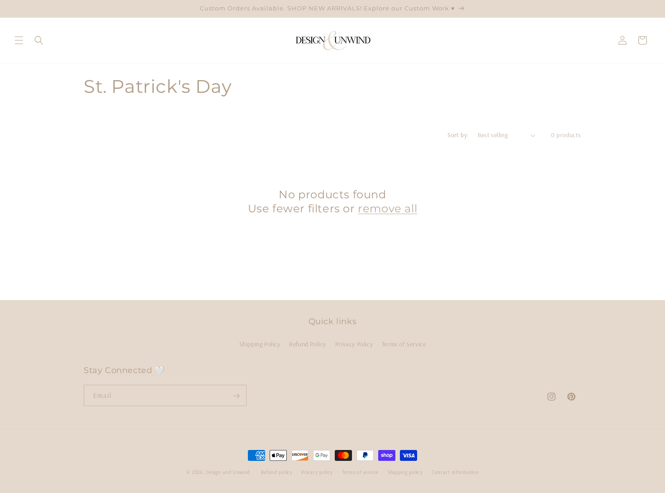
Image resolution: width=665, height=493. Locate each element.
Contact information (455, 472)
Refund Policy (307, 344)
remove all (387, 208)
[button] (19, 40)
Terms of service (360, 472)
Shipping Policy (259, 344)
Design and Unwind (228, 472)
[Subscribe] (236, 396)
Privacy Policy (354, 344)
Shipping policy (405, 472)
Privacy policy (317, 472)
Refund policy (277, 472)
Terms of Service (404, 344)
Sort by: (457, 135)
